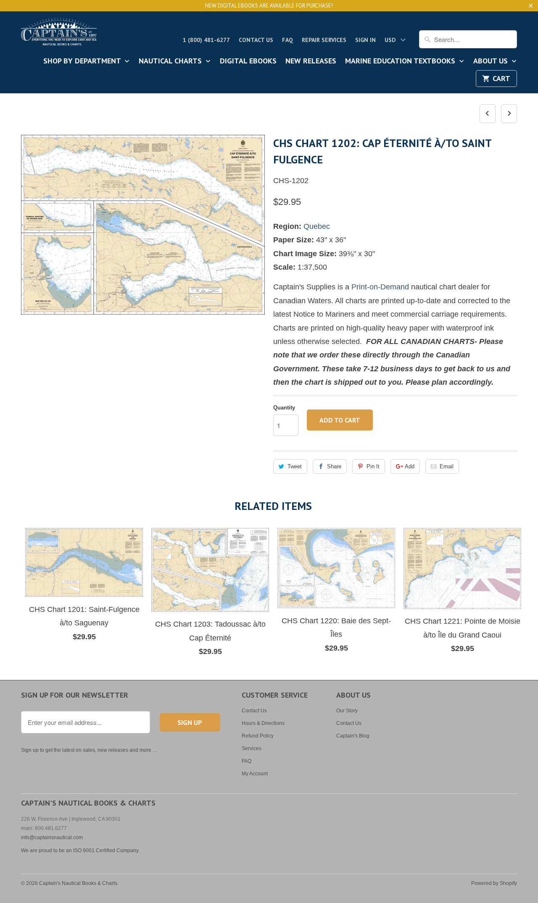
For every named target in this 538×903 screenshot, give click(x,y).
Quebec (316, 226)
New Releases (310, 61)
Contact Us (256, 40)
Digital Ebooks (248, 61)
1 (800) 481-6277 (206, 40)
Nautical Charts (171, 61)
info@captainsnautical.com (52, 837)
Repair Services (324, 40)
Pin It (373, 466)
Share (334, 466)
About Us (491, 61)
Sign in (365, 40)
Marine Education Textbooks (401, 61)
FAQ (287, 40)
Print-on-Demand (380, 287)
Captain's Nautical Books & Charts (78, 883)
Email (447, 466)
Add (409, 466)
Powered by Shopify (494, 883)
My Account (255, 774)
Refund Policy (258, 736)
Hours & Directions (263, 723)
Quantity (284, 407)
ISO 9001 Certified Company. (106, 850)
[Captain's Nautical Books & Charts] (59, 34)
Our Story (347, 711)
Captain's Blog (352, 736)
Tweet (294, 466)
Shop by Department (83, 61)
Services (251, 748)
